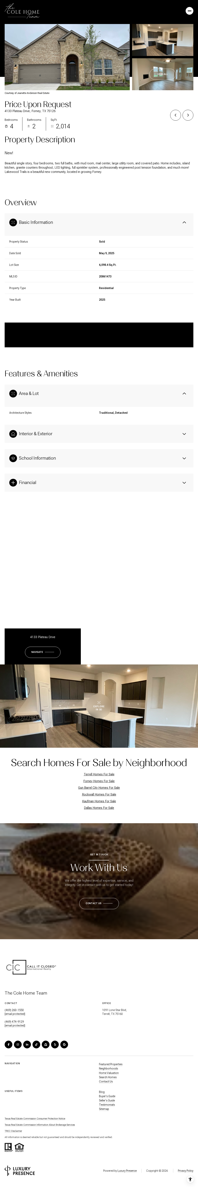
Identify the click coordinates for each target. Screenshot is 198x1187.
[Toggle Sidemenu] (189, 11)
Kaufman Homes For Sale (99, 801)
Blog (102, 1091)
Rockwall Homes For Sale (99, 794)
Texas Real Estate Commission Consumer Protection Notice (35, 1118)
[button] (99, 903)
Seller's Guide (107, 1100)
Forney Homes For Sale (99, 781)
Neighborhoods (108, 1068)
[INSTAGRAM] (18, 1044)
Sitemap (104, 1109)
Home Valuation (109, 1073)
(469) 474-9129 (14, 1021)
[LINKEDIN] (27, 1044)
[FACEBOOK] (8, 1044)
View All (162, 74)
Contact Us (106, 1081)
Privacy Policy (185, 1170)
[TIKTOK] (36, 1044)
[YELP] (55, 1044)
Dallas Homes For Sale (99, 808)
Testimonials (107, 1104)
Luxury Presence (127, 1170)
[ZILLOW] (46, 1044)
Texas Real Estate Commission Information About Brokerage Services (40, 1124)
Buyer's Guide (107, 1096)
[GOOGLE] (64, 1044)
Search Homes (108, 1077)
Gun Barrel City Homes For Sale (99, 788)
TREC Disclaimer (13, 1131)
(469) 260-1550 (14, 1010)
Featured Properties (110, 1064)
